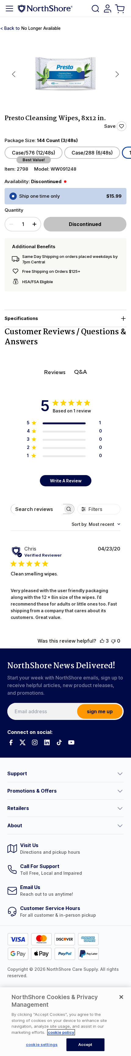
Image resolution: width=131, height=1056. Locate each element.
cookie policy (61, 1032)
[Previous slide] (13, 74)
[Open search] (95, 8)
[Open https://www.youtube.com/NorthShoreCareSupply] (71, 742)
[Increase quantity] (34, 224)
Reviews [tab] (55, 372)
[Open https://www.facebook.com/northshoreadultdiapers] (10, 742)
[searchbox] (37, 509)
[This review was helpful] (102, 641)
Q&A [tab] (80, 371)
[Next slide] (117, 74)
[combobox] (96, 524)
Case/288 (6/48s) (92, 153)
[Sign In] (107, 8)
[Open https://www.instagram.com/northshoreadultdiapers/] (35, 742)
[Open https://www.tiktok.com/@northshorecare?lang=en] (59, 742)
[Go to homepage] (45, 8)
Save (109, 126)
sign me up (100, 711)
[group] (65, 74)
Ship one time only (39, 196)
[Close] (121, 997)
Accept (85, 1044)
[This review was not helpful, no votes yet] (113, 641)
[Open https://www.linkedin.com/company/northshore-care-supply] (47, 742)
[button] (65, 318)
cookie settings (42, 1044)
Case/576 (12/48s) (33, 153)
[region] (65, 1021)
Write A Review (66, 480)
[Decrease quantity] (11, 224)
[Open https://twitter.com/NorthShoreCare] (22, 742)
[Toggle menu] (9, 8)
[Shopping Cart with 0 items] (120, 8)
